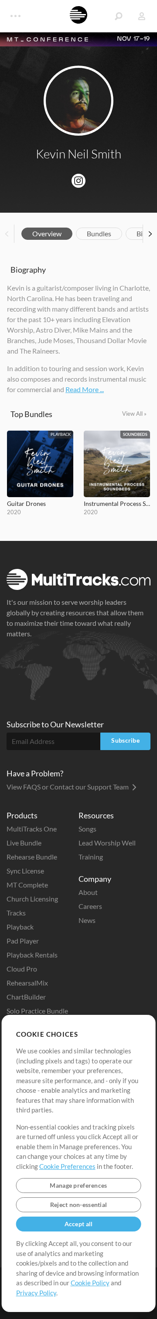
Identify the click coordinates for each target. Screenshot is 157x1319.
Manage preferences (78, 1185)
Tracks (16, 913)
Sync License (25, 870)
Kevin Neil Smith (78, 153)
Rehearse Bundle (32, 856)
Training (90, 856)
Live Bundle (24, 842)
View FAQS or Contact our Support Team (68, 786)
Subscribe (125, 740)
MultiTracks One (32, 828)
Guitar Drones (26, 503)
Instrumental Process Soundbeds (117, 503)
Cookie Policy (90, 1283)
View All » (134, 413)
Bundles (99, 233)
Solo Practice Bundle (37, 1011)
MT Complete (27, 885)
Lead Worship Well (107, 842)
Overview (46, 233)
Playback (20, 927)
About (88, 892)
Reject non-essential (78, 1204)
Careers (90, 906)
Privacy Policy (36, 1293)
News (87, 920)
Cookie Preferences (67, 1166)
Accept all (79, 1224)
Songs (87, 828)
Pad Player (23, 941)
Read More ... (84, 389)
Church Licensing (32, 899)
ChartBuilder (26, 997)
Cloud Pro (22, 969)
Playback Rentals (32, 955)
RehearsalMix (27, 983)
